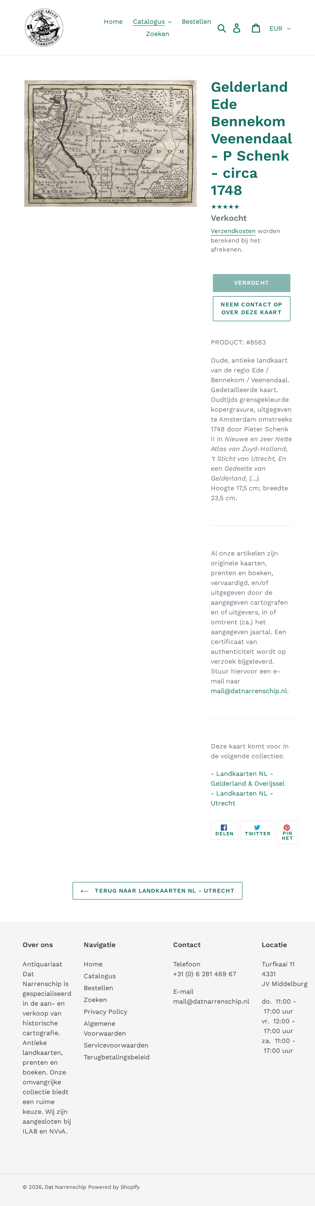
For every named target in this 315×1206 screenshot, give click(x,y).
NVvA (57, 1131)
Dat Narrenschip (65, 1187)
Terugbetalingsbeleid (117, 1057)
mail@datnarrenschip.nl (249, 691)
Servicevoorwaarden (116, 1045)
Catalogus (100, 976)
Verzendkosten (233, 231)
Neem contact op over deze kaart (251, 308)
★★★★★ (225, 207)
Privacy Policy (105, 1012)
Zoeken (95, 1000)
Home (93, 964)
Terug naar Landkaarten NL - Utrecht (163, 890)
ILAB (30, 1131)
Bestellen (98, 988)
